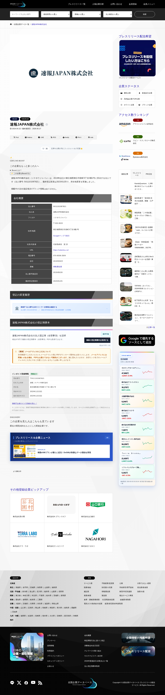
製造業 (104, 595)
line (13, 684)
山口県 (23, 608)
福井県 (46, 591)
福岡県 (23, 616)
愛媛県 (73, 608)
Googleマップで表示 (61, 236)
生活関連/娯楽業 (108, 600)
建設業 (86, 591)
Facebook (27, 684)
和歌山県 (55, 604)
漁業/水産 (140, 591)
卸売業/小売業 (107, 587)
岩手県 (25, 587)
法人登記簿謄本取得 (92, 666)
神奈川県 (26, 595)
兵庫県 (32, 604)
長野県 (61, 591)
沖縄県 (75, 616)
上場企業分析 (98, 4)
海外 (11, 620)
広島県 (30, 608)
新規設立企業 (147, 93)
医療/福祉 (87, 587)
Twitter (20, 684)
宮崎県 (59, 616)
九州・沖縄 (14, 616)
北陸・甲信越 (15, 591)
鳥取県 (52, 608)
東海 (11, 600)
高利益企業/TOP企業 (132, 99)
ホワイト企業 (129, 105)
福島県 (54, 587)
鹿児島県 (67, 616)
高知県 (14, 612)
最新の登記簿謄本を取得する (97, 340)
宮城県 (32, 587)
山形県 (47, 587)
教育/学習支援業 (125, 591)
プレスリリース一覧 (76, 4)
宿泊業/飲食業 (142, 587)
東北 (11, 587)
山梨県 (53, 591)
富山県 (32, 591)
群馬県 (63, 595)
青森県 (18, 587)
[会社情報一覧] (27, 647)
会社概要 (87, 635)
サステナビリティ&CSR (93, 656)
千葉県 (41, 595)
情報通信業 (25, 119)
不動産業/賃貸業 (108, 583)
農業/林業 (87, 595)
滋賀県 (47, 604)
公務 (121, 583)
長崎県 (37, 616)
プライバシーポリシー (55, 656)
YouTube (34, 684)
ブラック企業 (147, 105)
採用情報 (50, 646)
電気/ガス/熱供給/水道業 (93, 604)
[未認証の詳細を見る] (47, 124)
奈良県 (39, 604)
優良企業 (127, 93)
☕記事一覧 (150, 327)
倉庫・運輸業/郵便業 (92, 600)
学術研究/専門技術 (126, 587)
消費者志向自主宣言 (92, 646)
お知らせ (50, 666)
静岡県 (25, 600)
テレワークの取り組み (92, 651)
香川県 (59, 608)
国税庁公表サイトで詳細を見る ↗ (24, 403)
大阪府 (18, 604)
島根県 (44, 608)
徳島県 (66, 608)
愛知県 (18, 600)
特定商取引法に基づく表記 (94, 641)
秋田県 (39, 587)
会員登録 (133, 4)
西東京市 (18, 471)
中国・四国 (14, 608)
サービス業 (88, 583)
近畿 (11, 604)
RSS (41, 684)
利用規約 (50, 651)
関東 (11, 595)
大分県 (52, 616)
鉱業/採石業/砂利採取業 (114, 604)
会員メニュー (149, 4)
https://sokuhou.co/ (61, 250)
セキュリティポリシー (55, 661)
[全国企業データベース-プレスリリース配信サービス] (17, 4)
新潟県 (24, 591)
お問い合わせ (116, 4)
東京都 (14, 119)
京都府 (25, 604)
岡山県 (37, 608)
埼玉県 (34, 595)
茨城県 (56, 595)
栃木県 (48, 595)
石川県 (39, 591)
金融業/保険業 (125, 600)
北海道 (12, 583)
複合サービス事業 (126, 595)
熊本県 (44, 616)
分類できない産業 (144, 583)
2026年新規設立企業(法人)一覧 (96, 661)
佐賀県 (30, 616)
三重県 (39, 600)
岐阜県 (32, 600)
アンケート (51, 641)
